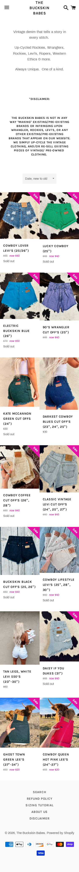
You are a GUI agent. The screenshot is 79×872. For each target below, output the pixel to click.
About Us (39, 812)
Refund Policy (39, 799)
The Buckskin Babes (39, 8)
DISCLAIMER (39, 818)
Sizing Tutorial (39, 805)
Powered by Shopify (60, 833)
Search (39, 792)
